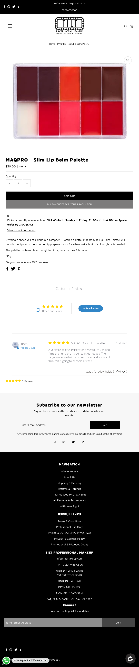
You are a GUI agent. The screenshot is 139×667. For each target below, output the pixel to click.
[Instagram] (9, 7)
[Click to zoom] (128, 60)
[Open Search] (125, 26)
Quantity (11, 176)
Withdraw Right (69, 506)
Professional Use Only (69, 526)
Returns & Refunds (69, 488)
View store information (21, 230)
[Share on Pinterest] (19, 269)
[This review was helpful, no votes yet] (117, 371)
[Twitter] (14, 7)
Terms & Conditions (69, 521)
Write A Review (90, 308)
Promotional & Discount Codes (69, 544)
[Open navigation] (20, 26)
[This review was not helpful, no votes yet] (123, 371)
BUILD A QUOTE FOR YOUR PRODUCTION (69, 204)
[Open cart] (131, 26)
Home (52, 43)
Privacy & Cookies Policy (69, 538)
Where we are (69, 471)
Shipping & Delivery (69, 482)
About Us (69, 477)
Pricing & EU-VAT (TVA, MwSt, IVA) (69, 532)
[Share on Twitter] (13, 269)
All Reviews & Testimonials (69, 500)
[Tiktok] (19, 7)
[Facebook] (4, 7)
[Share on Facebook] (7, 269)
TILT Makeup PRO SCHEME (69, 494)
